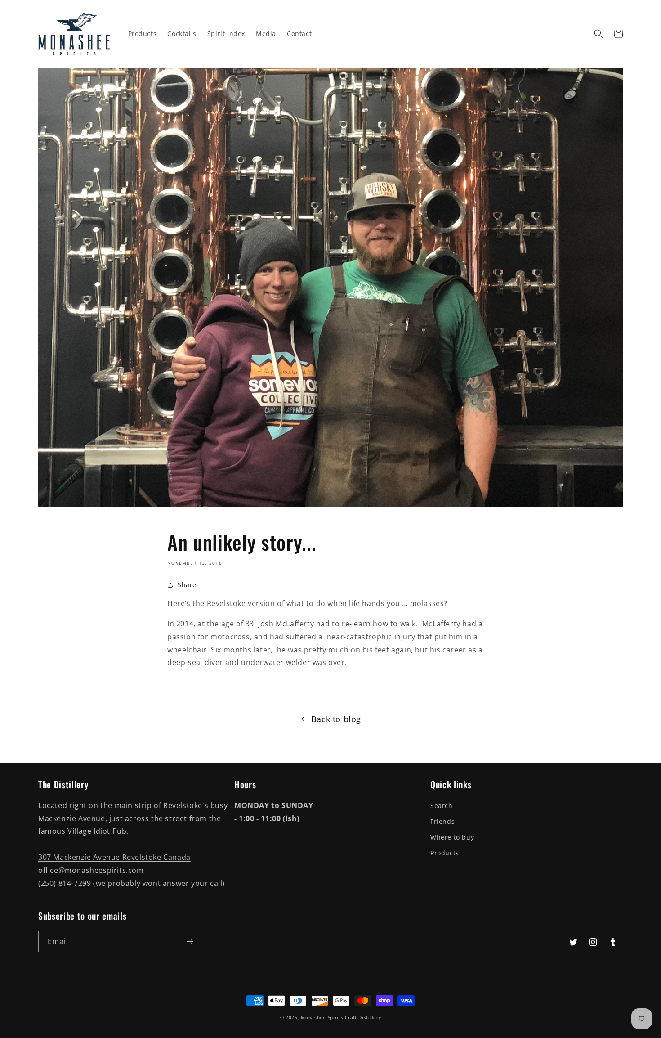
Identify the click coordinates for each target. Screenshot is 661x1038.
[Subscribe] (190, 941)
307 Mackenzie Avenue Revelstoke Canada (114, 857)
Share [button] (187, 584)
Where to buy (452, 837)
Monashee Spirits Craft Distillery (341, 1017)
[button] (598, 34)
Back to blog (336, 719)
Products (444, 853)
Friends (442, 821)
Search (441, 805)
